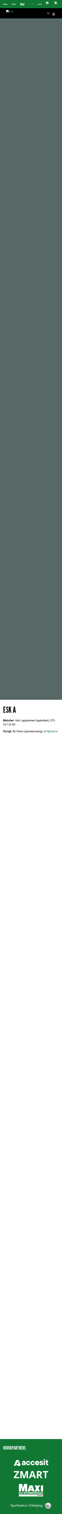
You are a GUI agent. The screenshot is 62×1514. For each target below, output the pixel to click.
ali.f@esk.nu (50, 731)
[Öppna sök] (48, 13)
